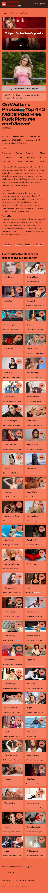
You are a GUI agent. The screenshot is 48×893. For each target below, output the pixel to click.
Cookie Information (22, 887)
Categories (40, 4)
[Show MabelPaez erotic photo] (20, 45)
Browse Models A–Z (9, 873)
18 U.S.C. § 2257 (8, 880)
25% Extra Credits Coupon (27, 89)
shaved (18, 244)
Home (4, 13)
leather (28, 244)
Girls (13, 13)
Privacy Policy (32, 880)
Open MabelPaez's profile (27, 34)
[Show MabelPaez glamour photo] (27, 45)
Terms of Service (8, 887)
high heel (38, 244)
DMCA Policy (21, 880)
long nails (7, 244)
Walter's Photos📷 (12, 3)
